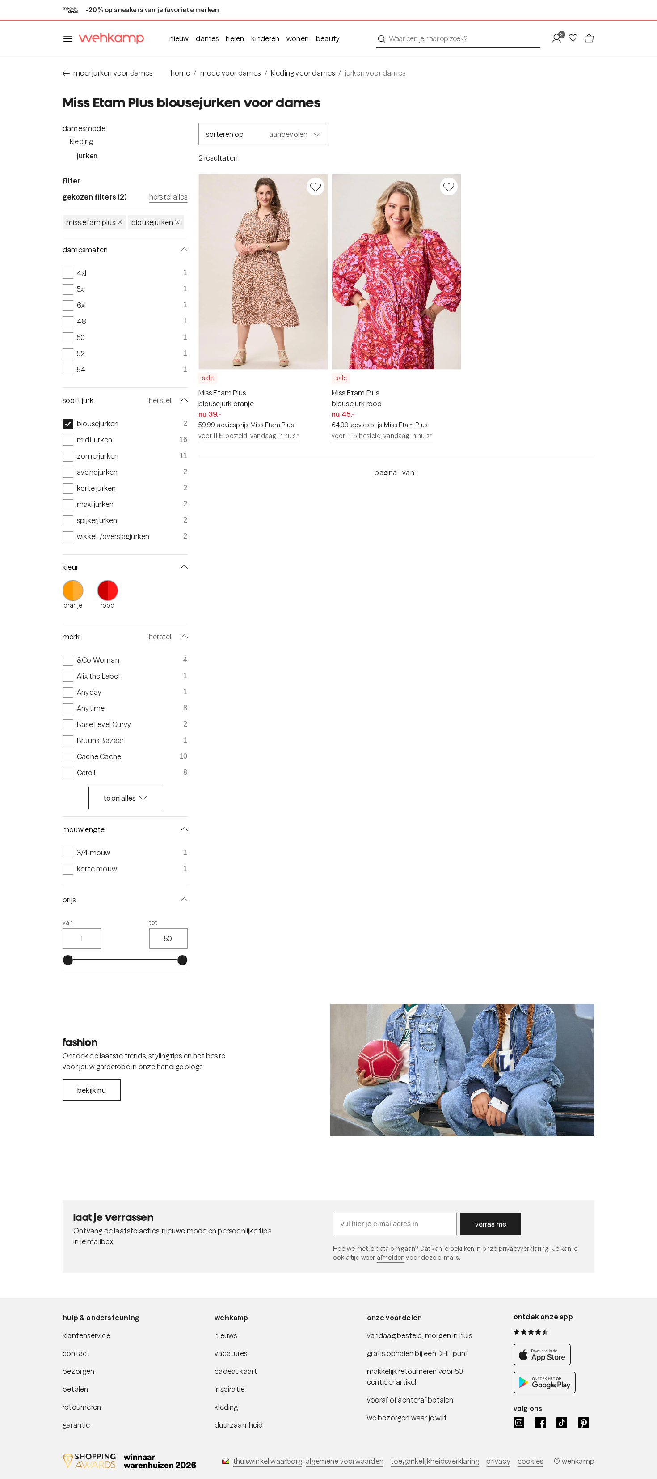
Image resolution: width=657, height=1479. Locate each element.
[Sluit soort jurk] (182, 400)
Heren (235, 38)
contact (76, 1353)
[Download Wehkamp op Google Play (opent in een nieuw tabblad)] (545, 1390)
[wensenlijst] (576, 38)
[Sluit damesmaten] (182, 249)
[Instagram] (519, 1422)
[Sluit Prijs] (182, 899)
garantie (76, 1424)
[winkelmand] (589, 38)
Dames (207, 38)
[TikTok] (561, 1422)
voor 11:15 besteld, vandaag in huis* (248, 436)
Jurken (87, 155)
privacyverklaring (524, 1249)
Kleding (81, 141)
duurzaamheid (239, 1424)
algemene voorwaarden (344, 1461)
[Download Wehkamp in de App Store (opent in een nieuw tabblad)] (545, 1362)
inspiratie (229, 1389)
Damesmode (84, 128)
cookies (530, 1461)
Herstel (160, 400)
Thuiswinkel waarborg (267, 1461)
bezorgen (79, 1371)
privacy (498, 1461)
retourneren (82, 1406)
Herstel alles (168, 196)
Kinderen (265, 38)
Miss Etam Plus (90, 222)
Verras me (491, 1224)
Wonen (297, 38)
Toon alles (119, 798)
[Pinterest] (583, 1422)
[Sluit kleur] (182, 567)
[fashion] (462, 1070)
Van (68, 922)
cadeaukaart (236, 1371)
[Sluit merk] (182, 636)
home (180, 72)
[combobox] (458, 38)
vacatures (231, 1353)
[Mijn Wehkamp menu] (559, 38)
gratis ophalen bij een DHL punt (418, 1353)
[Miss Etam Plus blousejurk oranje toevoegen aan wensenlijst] (315, 187)
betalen (75, 1389)
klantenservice (86, 1335)
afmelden (390, 1258)
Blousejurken (152, 222)
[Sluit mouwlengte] (182, 829)
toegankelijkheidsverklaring (435, 1461)
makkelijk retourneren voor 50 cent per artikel (415, 1376)
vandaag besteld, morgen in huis (419, 1335)
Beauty (328, 38)
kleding (226, 1406)
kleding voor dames (303, 72)
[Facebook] (540, 1422)
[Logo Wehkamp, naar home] (108, 38)
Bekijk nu (91, 1090)
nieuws (226, 1335)
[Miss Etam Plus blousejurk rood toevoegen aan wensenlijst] (449, 187)
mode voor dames (230, 72)
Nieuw (179, 38)
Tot (153, 922)
